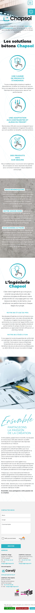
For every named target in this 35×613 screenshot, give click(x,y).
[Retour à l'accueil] (9, 3)
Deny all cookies (23, 608)
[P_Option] (17, 105)
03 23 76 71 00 (26, 560)
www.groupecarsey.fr (8, 574)
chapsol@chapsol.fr (7, 563)
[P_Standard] (17, 63)
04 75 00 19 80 (8, 585)
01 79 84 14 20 (8, 560)
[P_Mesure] (17, 143)
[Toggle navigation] (30, 3)
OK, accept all (10, 608)
